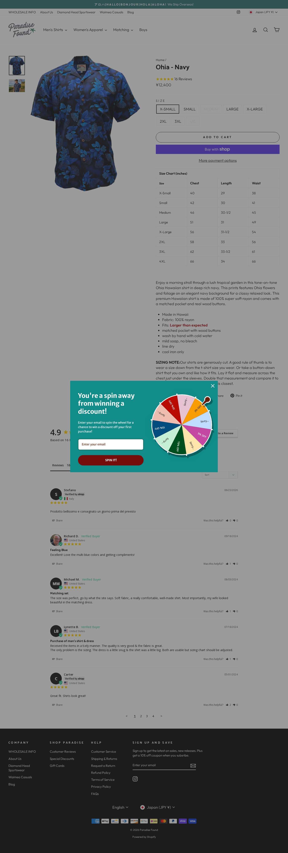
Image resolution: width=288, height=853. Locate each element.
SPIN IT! (111, 460)
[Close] (213, 386)
